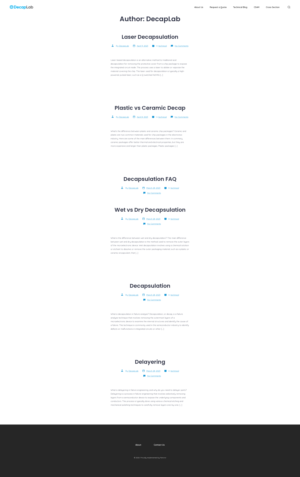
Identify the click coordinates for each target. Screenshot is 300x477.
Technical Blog (240, 7)
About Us (198, 7)
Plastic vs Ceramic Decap (150, 108)
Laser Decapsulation (150, 37)
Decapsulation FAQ (150, 179)
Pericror (163, 458)
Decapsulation (150, 286)
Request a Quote (218, 7)
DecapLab (124, 46)
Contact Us (159, 444)
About (138, 444)
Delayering (150, 362)
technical (162, 46)
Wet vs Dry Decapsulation (150, 210)
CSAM (256, 7)
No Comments (181, 46)
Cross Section (272, 7)
